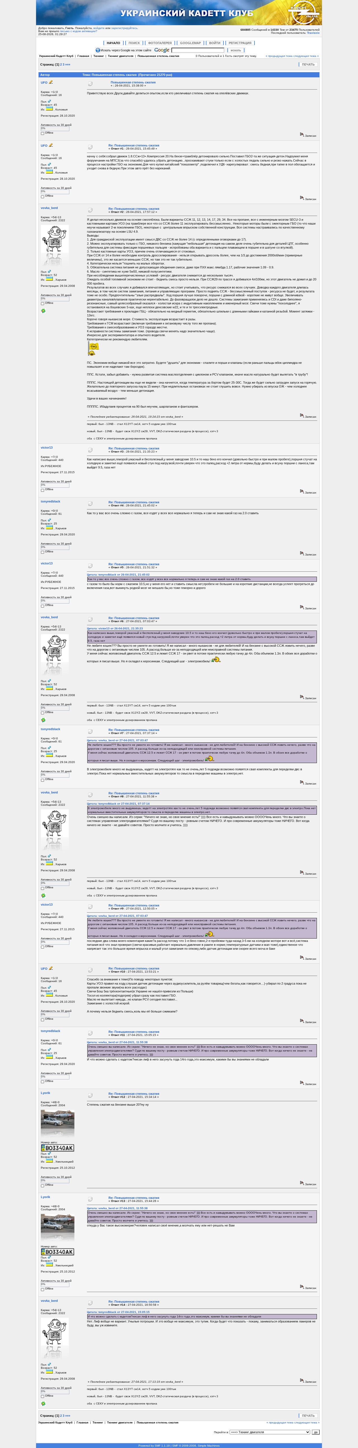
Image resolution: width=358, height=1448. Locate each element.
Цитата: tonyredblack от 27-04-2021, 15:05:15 (118, 1312)
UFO (44, 82)
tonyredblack (50, 501)
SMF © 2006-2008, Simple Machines (196, 1445)
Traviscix (313, 32)
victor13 (47, 447)
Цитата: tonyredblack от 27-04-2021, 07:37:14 (118, 803)
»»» (67, 64)
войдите (99, 28)
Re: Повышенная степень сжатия (134, 145)
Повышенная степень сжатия (158, 55)
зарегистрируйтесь (124, 28)
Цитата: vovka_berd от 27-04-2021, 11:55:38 (117, 1042)
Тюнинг (98, 55)
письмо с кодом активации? (78, 31)
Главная (83, 55)
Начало (113, 43)
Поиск (134, 43)
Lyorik (45, 1093)
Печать (308, 64)
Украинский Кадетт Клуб (56, 55)
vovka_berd (49, 208)
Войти (214, 43)
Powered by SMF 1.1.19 (154, 1445)
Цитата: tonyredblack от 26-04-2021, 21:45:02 (118, 574)
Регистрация (240, 43)
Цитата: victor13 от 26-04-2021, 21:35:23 (115, 628)
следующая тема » (306, 55)
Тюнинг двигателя (120, 55)
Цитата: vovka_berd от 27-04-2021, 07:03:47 (117, 740)
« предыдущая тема (279, 55)
